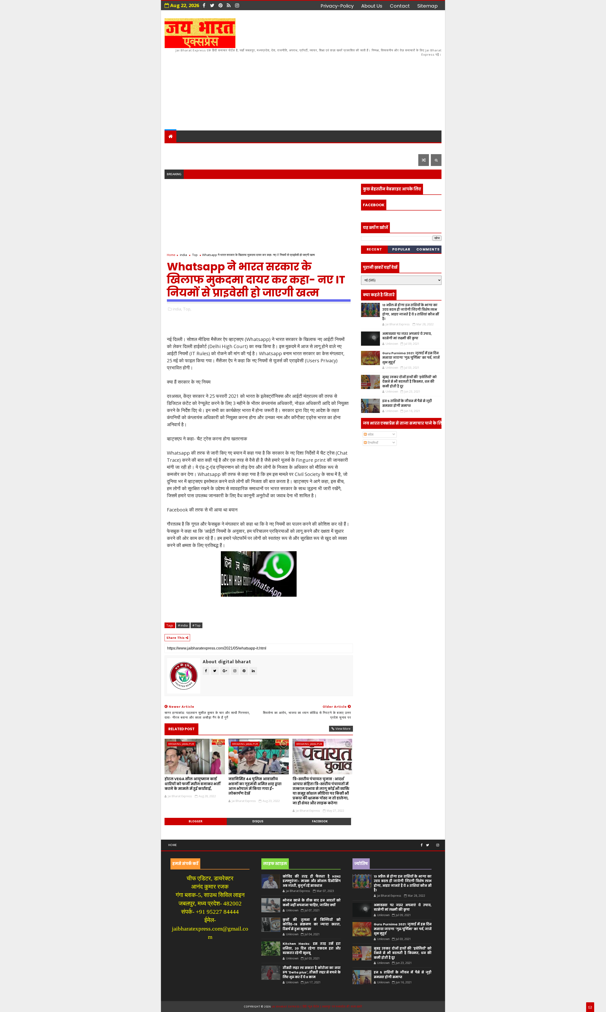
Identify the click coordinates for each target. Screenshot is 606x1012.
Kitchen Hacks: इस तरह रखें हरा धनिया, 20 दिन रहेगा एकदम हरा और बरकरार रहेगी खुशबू (311, 948)
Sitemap (427, 6)
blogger (195, 821)
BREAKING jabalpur (181, 744)
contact (400, 6)
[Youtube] (433, 843)
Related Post (181, 728)
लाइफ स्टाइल (369, 148)
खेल (321, 148)
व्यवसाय (340, 148)
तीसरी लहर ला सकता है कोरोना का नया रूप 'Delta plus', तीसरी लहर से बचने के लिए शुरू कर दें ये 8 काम (311, 972)
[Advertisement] (355, 90)
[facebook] (203, 5)
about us (371, 6)
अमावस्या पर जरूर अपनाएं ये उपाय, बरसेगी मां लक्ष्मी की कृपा (407, 336)
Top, (187, 309)
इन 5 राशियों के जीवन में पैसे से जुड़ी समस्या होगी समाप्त (407, 403)
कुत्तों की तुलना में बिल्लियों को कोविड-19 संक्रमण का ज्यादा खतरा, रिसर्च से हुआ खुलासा (311, 924)
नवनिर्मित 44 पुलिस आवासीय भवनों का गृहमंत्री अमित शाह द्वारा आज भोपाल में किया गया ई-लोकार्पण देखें (254, 786)
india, (177, 309)
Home (171, 255)
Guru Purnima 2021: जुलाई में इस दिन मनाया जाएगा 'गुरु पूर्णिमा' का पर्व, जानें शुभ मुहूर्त (411, 358)
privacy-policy (337, 6)
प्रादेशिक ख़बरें (223, 148)
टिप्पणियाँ (372, 442)
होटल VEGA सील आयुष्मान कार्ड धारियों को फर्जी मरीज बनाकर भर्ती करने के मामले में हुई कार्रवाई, (193, 783)
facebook (320, 821)
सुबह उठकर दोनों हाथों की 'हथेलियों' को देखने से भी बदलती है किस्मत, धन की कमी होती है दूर (409, 382)
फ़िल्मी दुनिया (403, 148)
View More (343, 728)
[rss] (228, 5)
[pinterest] (220, 5)
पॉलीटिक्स (301, 148)
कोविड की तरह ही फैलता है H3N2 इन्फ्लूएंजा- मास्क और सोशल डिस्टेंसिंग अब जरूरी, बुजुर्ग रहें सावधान (311, 881)
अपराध (276, 148)
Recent (374, 249)
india (183, 255)
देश (170, 148)
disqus (257, 821)
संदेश (370, 434)
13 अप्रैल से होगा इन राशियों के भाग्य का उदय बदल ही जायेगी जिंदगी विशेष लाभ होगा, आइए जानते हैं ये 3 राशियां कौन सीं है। (410, 312)
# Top (196, 625)
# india (183, 625)
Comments (428, 249)
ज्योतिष (256, 148)
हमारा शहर (191, 148)
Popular (401, 249)
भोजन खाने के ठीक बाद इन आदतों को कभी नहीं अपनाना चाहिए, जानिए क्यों (311, 902)
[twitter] (212, 5)
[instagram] (237, 5)
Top (195, 255)
